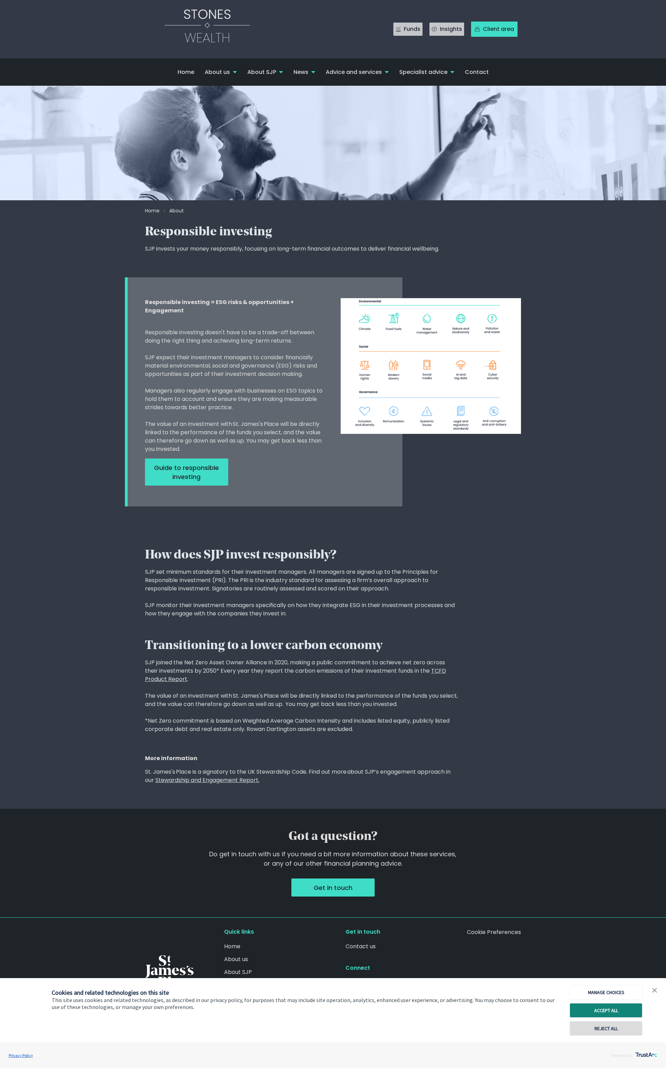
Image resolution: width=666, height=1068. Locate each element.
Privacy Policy (21, 1055)
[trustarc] (646, 1052)
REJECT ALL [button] (606, 1028)
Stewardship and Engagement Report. (207, 780)
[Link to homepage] (214, 29)
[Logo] (169, 971)
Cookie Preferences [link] (494, 932)
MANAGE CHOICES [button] (606, 992)
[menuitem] (185, 72)
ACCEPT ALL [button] (606, 1010)
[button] (654, 991)
